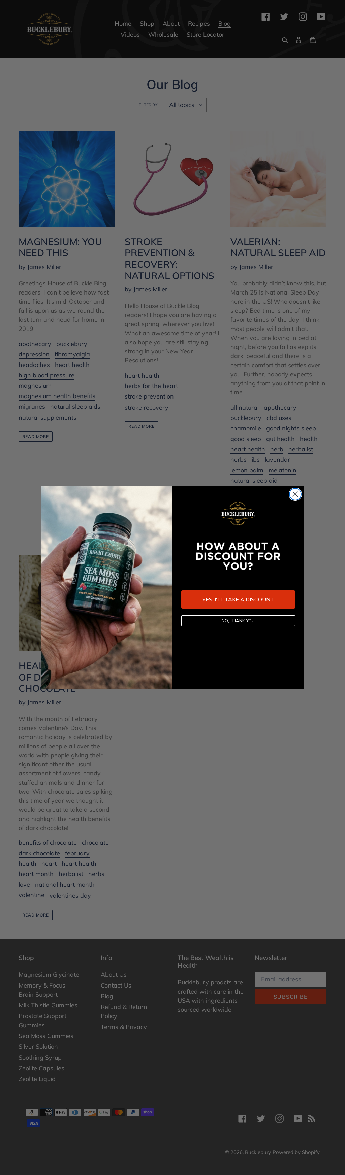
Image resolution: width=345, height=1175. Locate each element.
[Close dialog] (295, 494)
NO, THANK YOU (238, 620)
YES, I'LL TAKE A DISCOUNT (238, 599)
